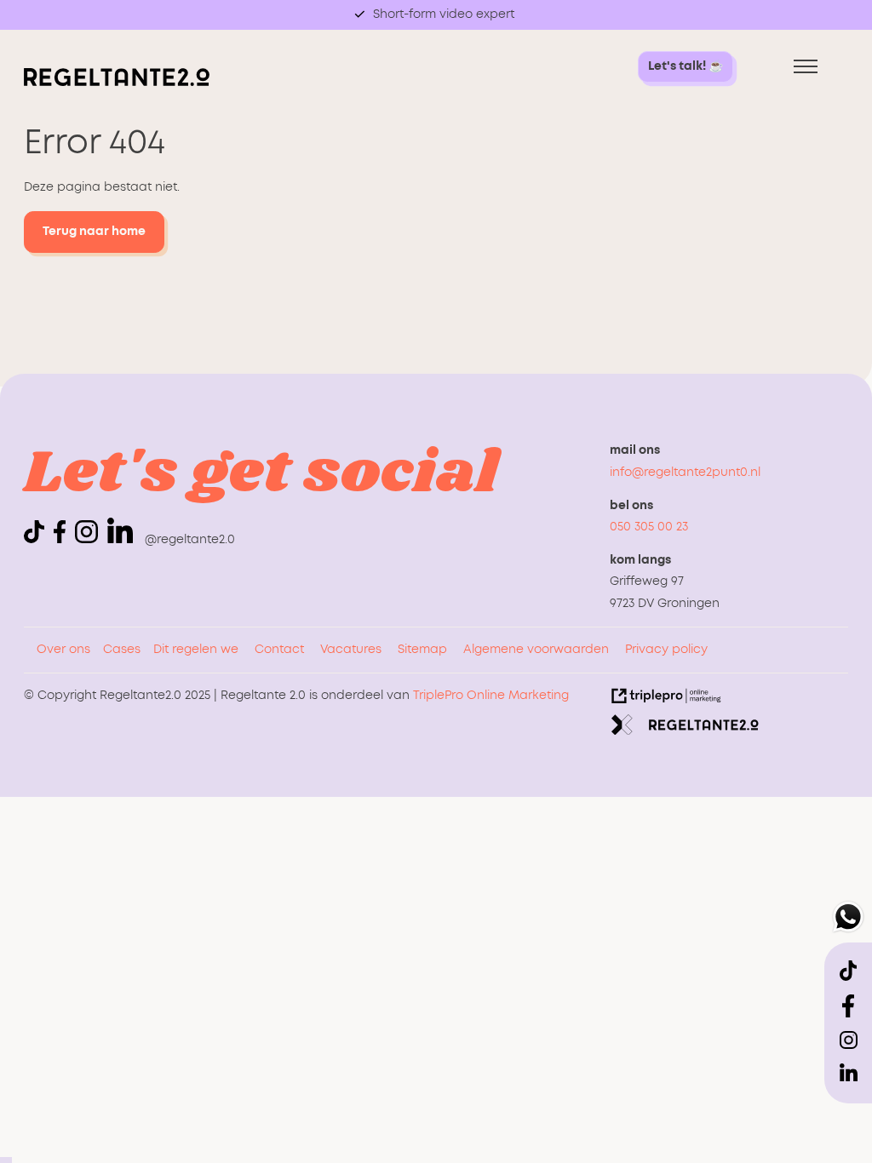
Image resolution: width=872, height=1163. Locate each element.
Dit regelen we (195, 650)
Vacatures (351, 650)
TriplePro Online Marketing (491, 696)
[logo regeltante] (116, 83)
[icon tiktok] (37, 540)
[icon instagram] (89, 540)
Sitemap (422, 650)
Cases (122, 650)
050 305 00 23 (649, 527)
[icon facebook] (63, 540)
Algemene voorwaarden (536, 650)
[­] (805, 67)
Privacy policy (666, 650)
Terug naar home (94, 232)
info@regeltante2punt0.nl (685, 472)
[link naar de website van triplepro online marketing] (666, 699)
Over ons (63, 650)
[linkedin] (120, 530)
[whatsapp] (848, 920)
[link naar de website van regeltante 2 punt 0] (685, 728)
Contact (279, 650)
